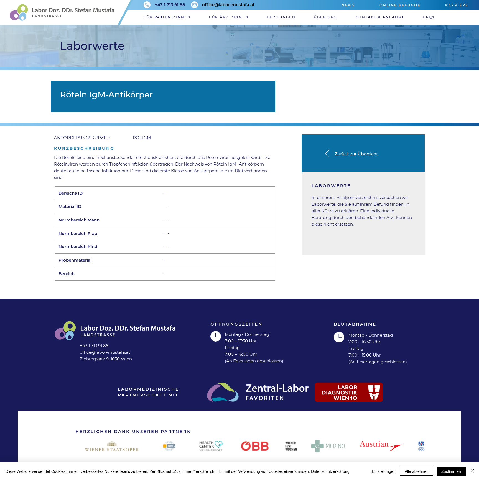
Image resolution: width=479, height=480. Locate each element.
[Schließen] (472, 471)
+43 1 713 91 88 (170, 4)
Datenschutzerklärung (330, 471)
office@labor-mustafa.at (228, 4)
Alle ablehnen (417, 471)
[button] (290, 17)
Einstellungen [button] (384, 471)
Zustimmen (451, 471)
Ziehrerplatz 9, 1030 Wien (106, 359)
